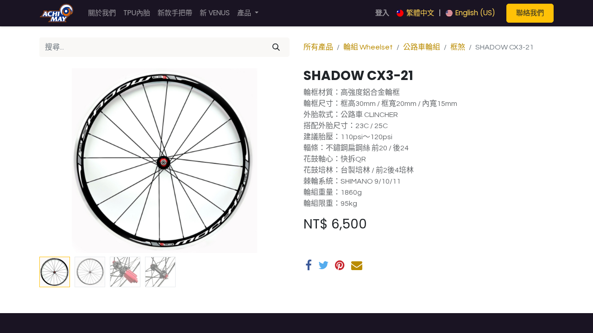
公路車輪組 (421, 47)
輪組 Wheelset (368, 47)
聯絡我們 (530, 13)
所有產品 (318, 47)
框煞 (457, 47)
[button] (58, 160)
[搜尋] (276, 47)
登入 (382, 13)
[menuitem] (102, 13)
